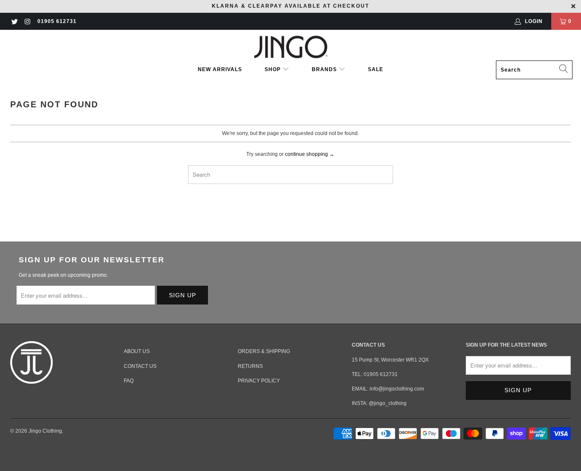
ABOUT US (137, 351)
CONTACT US (140, 366)
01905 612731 (57, 21)
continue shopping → (309, 154)
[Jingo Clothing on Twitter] (14, 21)
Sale (375, 69)
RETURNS (250, 366)
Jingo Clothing (45, 431)
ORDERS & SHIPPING (264, 351)
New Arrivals (220, 69)
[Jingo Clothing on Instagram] (27, 21)
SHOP (273, 69)
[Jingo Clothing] (290, 47)
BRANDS (324, 69)
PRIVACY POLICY (259, 381)
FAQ (129, 381)
